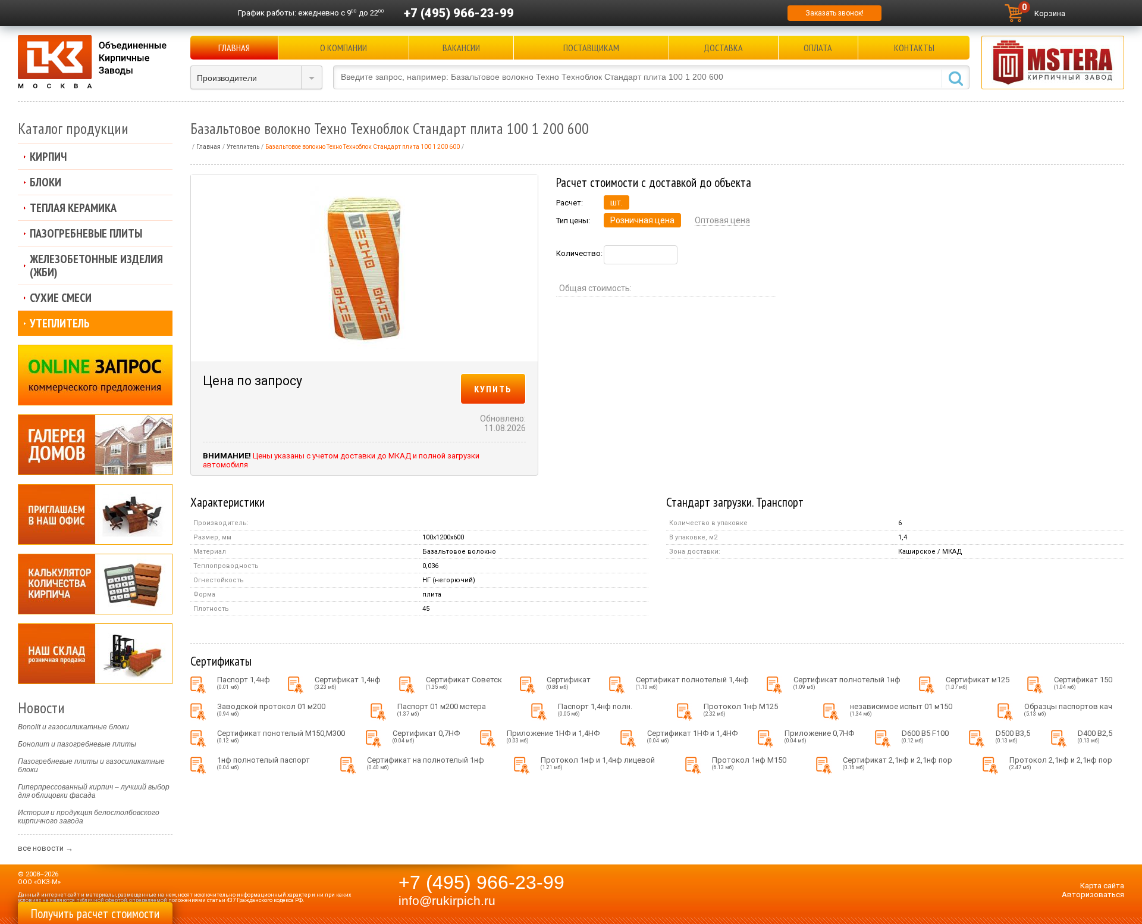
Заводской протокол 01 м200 (271, 709)
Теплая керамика (73, 208)
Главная (234, 48)
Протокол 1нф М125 (741, 709)
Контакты (914, 48)
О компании (343, 48)
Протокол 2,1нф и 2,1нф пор (1060, 763)
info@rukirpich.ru (447, 901)
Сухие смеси (61, 297)
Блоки (45, 182)
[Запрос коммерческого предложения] (95, 375)
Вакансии (461, 48)
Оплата (818, 48)
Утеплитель (60, 323)
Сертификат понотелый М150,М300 (281, 736)
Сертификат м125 (977, 682)
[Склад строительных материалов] (95, 653)
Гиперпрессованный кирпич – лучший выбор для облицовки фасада (94, 791)
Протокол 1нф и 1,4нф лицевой (598, 763)
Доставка (723, 48)
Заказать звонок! (834, 13)
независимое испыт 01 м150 (901, 709)
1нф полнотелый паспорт (263, 763)
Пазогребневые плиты (86, 233)
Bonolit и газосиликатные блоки (73, 727)
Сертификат (569, 682)
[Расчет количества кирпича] (95, 584)
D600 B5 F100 (925, 736)
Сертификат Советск (464, 682)
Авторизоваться (1093, 894)
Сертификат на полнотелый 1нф (425, 763)
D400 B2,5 (1095, 736)
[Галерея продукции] (95, 445)
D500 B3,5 (1013, 736)
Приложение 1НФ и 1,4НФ (553, 736)
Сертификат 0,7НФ (426, 736)
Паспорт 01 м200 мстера (441, 709)
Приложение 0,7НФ (819, 736)
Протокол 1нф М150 (749, 763)
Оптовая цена (722, 220)
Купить (493, 389)
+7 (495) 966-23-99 (459, 13)
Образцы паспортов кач (1068, 709)
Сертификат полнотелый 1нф (847, 682)
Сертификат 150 (1083, 682)
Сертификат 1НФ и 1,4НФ (692, 736)
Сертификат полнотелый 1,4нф (692, 682)
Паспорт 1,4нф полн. (595, 709)
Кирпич (48, 156)
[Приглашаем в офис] (95, 514)
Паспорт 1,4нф (243, 682)
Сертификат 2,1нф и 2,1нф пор (897, 763)
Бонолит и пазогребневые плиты (77, 744)
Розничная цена (642, 220)
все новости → (45, 848)
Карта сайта (1102, 885)
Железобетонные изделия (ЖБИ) (96, 265)
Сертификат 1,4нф (348, 682)
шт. (616, 202)
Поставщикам (591, 48)
